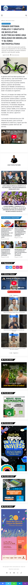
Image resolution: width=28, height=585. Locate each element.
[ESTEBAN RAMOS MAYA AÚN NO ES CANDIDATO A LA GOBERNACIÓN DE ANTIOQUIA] (7, 244)
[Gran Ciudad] (14, 8)
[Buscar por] (26, 15)
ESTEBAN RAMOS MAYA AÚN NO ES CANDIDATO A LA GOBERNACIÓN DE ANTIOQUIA (6, 252)
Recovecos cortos (10, 20)
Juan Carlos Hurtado (14, 165)
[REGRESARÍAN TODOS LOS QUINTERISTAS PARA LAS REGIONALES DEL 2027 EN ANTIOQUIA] (21, 244)
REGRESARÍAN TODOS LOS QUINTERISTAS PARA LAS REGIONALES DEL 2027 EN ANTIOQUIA (21, 252)
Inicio (3, 20)
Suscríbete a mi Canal (15, 291)
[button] (16, 295)
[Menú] (2, 15)
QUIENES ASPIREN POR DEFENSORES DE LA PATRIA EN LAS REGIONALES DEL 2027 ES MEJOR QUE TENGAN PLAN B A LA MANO (7, 233)
